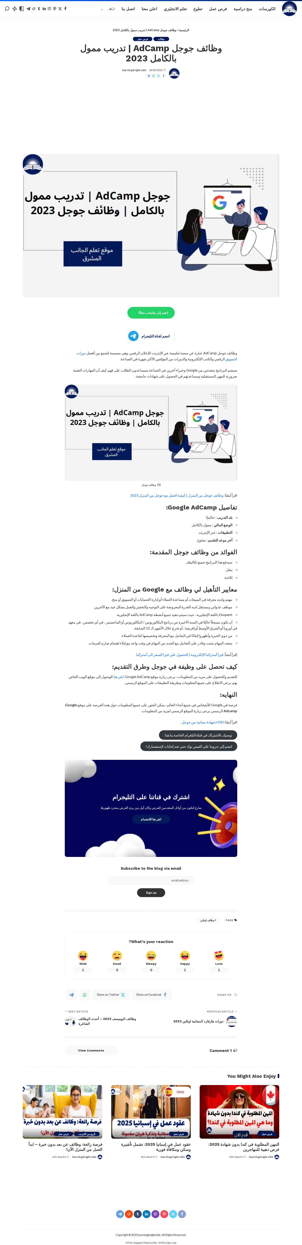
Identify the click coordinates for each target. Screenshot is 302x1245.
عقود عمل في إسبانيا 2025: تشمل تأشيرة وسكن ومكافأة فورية (156, 1147)
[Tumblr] (39, 9)
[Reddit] (34, 9)
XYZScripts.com (167, 1242)
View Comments (91, 1050)
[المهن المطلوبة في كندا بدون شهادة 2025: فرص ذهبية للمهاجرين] (239, 1112)
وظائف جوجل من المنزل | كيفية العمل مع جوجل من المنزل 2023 (177, 495)
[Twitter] (60, 9)
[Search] (7, 9)
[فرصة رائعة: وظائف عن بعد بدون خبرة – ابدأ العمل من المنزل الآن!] (62, 1112)
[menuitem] (107, 9)
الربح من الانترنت (86, 1133)
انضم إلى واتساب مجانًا (153, 312)
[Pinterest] (55, 9)
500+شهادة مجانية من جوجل (203, 722)
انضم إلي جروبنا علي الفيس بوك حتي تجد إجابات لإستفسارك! (189, 746)
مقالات (161, 39)
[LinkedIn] (44, 9)
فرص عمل (142, 39)
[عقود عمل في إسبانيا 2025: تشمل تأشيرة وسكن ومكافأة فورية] (151, 1112)
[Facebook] (65, 9)
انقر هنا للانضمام (151, 819)
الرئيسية (184, 30)
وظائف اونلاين (207, 920)
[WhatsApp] (153, 76)
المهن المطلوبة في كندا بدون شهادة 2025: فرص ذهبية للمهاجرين (243, 1147)
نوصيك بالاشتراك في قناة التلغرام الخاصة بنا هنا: (198, 735)
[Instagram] (49, 9)
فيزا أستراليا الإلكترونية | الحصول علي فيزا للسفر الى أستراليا (180, 654)
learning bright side (134, 70)
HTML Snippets (134, 1242)
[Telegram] (28, 9)
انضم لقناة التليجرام (155, 336)
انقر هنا (118, 676)
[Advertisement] (151, 116)
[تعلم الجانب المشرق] (290, 9)
